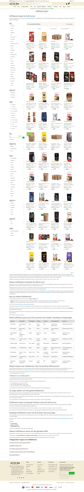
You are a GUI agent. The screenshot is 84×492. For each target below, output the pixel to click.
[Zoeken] (33, 3)
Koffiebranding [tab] (12, 144)
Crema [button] (12, 209)
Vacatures (39, 466)
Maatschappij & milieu (41, 471)
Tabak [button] (12, 189)
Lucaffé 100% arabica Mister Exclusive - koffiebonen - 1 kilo (44, 264)
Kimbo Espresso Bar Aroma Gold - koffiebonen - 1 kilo (31, 104)
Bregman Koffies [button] (14, 54)
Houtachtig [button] (13, 178)
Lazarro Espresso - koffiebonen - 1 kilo (67, 164)
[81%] (28, 147)
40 (45, 127)
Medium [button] (12, 146)
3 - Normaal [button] (13, 117)
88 (45, 87)
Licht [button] (12, 150)
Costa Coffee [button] (13, 37)
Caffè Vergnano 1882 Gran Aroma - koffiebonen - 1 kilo (44, 104)
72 (57, 147)
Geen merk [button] (13, 81)
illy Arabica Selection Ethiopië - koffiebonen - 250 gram (56, 264)
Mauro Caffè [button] (13, 78)
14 (57, 107)
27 (57, 67)
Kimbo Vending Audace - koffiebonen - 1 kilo (68, 144)
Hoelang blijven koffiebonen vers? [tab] (15, 445)
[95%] (28, 107)
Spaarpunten (39, 468)
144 (45, 227)
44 (32, 87)
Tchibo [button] (12, 85)
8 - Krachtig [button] (13, 104)
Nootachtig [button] (13, 160)
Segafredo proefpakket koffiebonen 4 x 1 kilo (30, 84)
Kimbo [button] (12, 30)
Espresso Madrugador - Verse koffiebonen (44, 184)
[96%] (53, 127)
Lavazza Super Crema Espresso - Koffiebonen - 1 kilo (44, 124)
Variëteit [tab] (11, 228)
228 (57, 47)
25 (32, 267)
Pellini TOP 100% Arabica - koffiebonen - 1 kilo (68, 204)
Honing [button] (12, 173)
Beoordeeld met (39, 1)
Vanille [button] (12, 182)
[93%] (53, 147)
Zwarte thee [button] (13, 184)
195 (45, 67)
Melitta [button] (12, 83)
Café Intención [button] (13, 70)
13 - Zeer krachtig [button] (14, 122)
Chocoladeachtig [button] (13, 158)
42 (70, 107)
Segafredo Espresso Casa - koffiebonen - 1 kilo (31, 64)
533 (32, 47)
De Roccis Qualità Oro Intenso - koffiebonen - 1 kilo (31, 244)
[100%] (40, 207)
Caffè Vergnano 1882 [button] (14, 43)
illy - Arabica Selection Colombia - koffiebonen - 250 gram (56, 244)
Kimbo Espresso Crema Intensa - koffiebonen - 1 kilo (56, 104)
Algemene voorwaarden (70, 482)
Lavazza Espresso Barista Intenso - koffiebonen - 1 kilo (56, 204)
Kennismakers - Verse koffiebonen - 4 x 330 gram (56, 184)
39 (45, 147)
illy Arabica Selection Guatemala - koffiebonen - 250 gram (68, 244)
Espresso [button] (12, 203)
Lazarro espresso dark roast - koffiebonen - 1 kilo (56, 64)
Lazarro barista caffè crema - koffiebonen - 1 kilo (56, 84)
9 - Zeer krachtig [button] (14, 108)
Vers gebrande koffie (29, 464)
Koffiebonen (28, 466)
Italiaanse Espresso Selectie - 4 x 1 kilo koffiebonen (44, 244)
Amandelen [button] (13, 186)
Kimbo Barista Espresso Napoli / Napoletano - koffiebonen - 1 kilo (68, 124)
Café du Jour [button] (13, 26)
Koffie (41, 12)
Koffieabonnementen (41, 469)
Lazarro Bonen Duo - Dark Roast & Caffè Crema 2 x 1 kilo (68, 84)
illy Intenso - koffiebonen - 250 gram (68, 44)
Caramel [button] (12, 169)
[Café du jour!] (19, 3)
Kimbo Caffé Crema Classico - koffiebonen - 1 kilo (44, 164)
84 (57, 187)
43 (32, 167)
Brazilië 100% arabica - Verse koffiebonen (44, 224)
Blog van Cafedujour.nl (30, 473)
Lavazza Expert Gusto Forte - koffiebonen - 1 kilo (31, 164)
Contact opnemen (51, 471)
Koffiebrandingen (29, 471)
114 (45, 47)
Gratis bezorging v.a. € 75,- (52, 466)
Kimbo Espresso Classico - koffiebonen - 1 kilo (31, 184)
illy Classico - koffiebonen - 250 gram (69, 64)
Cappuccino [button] (13, 205)
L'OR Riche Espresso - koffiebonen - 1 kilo (55, 224)
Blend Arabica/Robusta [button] (15, 231)
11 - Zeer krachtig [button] (14, 119)
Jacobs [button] (12, 74)
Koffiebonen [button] (13, 92)
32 (32, 227)
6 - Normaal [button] (13, 113)
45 (57, 207)
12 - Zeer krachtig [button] (14, 126)
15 (70, 267)
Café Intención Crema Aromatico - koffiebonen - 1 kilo (44, 144)
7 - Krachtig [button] (13, 106)
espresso (49, 302)
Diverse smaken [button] (13, 171)
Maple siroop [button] (13, 180)
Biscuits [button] (12, 193)
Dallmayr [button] (12, 45)
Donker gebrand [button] (13, 148)
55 (45, 107)
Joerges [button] (12, 76)
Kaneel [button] (12, 191)
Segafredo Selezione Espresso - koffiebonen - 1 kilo (43, 84)
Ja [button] (11, 221)
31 (70, 67)
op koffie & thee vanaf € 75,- (16, 1)
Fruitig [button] (12, 162)
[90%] (66, 127)
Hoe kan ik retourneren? (52, 469)
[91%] (53, 107)
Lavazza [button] (12, 28)
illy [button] (11, 34)
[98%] (66, 167)
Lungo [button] (12, 214)
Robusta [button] (12, 235)
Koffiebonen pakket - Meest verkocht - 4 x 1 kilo (31, 124)
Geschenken (28, 469)
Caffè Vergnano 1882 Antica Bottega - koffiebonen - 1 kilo (56, 164)
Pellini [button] (12, 52)
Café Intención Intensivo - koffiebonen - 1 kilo (31, 264)
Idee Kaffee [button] (13, 65)
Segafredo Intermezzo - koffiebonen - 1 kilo (30, 44)
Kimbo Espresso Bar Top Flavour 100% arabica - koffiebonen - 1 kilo (68, 224)
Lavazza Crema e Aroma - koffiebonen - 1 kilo (68, 104)
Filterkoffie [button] (13, 207)
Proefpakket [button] (13, 97)
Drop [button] (12, 175)
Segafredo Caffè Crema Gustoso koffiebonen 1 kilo (68, 264)
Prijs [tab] (10, 133)
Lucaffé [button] (12, 61)
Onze (29, 1)
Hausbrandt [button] (13, 56)
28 (57, 167)
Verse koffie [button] (13, 95)
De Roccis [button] (12, 72)
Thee (27, 468)
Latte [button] (12, 211)
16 (70, 47)
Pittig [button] (12, 195)
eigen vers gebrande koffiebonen (29, 18)
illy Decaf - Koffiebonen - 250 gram (56, 124)
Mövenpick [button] (13, 50)
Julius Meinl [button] (13, 39)
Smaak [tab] (10, 155)
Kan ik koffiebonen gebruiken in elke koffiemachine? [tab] (18, 448)
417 (45, 187)
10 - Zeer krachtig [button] (14, 111)
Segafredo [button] (12, 32)
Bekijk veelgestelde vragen (52, 464)
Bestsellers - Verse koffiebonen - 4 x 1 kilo (55, 44)
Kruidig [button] (12, 164)
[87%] (40, 167)
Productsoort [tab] (12, 90)
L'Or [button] (11, 59)
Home (15, 6)
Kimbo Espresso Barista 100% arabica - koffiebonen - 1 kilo (69, 184)
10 (32, 147)
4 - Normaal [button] (13, 128)
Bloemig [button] (12, 167)
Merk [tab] (10, 23)
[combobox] (42, 4)
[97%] (66, 147)
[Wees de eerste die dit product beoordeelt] (53, 247)
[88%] (66, 187)
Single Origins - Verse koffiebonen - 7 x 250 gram (56, 144)
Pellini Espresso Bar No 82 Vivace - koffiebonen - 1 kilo (31, 224)
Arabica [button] (12, 233)
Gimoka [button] (12, 63)
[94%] (40, 107)
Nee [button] (11, 223)
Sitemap (38, 473)
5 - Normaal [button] (13, 115)
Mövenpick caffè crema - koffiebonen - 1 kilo (30, 204)
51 (32, 207)
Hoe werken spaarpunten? (52, 468)
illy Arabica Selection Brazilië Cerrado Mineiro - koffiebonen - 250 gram (44, 204)
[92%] (53, 187)
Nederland (72, 1)
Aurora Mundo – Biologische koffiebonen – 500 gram (31, 144)
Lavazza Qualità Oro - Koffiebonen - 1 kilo (42, 44)
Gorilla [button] (12, 48)
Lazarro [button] (12, 41)
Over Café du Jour (40, 464)
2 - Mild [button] (12, 124)
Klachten (58, 482)
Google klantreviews (46, 8)
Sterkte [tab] (11, 102)
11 (45, 167)
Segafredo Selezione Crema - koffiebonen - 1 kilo (44, 64)
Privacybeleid (63, 476)
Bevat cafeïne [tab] (12, 218)
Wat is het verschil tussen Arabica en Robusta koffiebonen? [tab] (20, 442)
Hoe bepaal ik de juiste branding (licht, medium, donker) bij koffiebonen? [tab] (22, 452)
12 (70, 187)
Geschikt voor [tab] (12, 200)
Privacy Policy (62, 482)
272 (32, 67)
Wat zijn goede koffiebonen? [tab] (14, 455)
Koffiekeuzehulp (46, 1)
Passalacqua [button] (13, 67)
